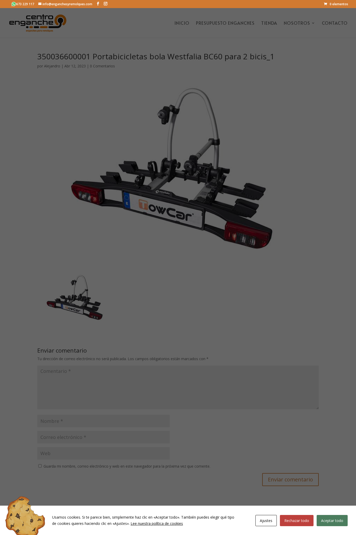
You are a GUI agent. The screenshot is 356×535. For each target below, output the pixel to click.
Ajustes (266, 520)
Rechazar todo (296, 520)
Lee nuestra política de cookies (157, 523)
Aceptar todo (332, 520)
